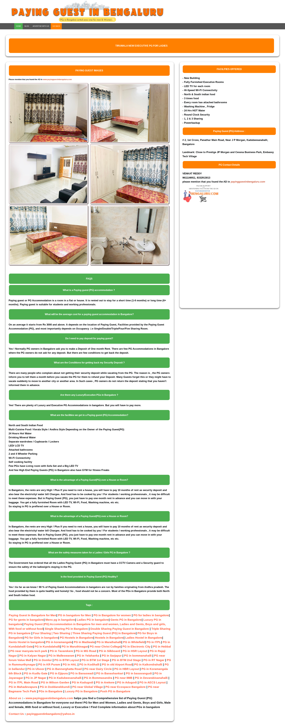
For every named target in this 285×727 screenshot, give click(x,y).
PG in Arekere (105, 682)
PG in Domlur (43, 660)
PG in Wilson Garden (55, 682)
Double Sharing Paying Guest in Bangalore (120, 628)
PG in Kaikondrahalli (148, 664)
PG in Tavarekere (61, 651)
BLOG (26, 26)
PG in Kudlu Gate (36, 673)
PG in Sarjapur (112, 655)
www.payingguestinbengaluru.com (57, 79)
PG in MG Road (86, 651)
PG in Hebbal (162, 646)
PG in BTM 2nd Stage (126, 660)
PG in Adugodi (127, 682)
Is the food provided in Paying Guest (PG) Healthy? (89, 576)
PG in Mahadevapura (23, 686)
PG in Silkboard (109, 651)
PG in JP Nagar (36, 677)
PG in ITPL (154, 642)
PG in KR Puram (49, 664)
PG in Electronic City (136, 646)
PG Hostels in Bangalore (76, 637)
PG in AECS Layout (152, 682)
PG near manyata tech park (28, 651)
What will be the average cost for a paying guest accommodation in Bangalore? (89, 314)
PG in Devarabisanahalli (151, 677)
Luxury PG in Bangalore (81, 691)
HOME (18, 26)
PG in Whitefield (134, 642)
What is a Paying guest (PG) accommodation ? (89, 290)
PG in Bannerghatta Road (65, 669)
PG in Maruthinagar (75, 646)
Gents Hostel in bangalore (26, 642)
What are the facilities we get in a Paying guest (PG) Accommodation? (89, 415)
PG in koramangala (59, 642)
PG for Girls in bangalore (41, 637)
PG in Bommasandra (98, 677)
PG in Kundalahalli (47, 646)
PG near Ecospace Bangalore (125, 686)
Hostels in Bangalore (109, 637)
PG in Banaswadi (82, 673)
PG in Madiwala (84, 642)
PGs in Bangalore (50, 691)
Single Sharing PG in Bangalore (67, 628)
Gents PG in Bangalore (126, 619)
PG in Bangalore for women (112, 615)
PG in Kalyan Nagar (32, 655)
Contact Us (16, 713)
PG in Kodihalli (89, 664)
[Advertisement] (204, 257)
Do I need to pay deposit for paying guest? (89, 338)
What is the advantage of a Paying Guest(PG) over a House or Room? (89, 480)
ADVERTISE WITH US (41, 26)
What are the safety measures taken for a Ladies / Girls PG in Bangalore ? (89, 552)
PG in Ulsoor (36, 669)
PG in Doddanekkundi (55, 686)
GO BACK (56, 26)
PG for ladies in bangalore (151, 615)
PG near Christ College (105, 646)
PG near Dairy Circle (98, 669)
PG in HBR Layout (126, 669)
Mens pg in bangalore (60, 619)
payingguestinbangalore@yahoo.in (51, 713)
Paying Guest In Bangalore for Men (32, 615)
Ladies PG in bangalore (93, 619)
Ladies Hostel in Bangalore (143, 637)
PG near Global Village (87, 686)
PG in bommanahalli (138, 655)
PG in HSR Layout (135, 651)
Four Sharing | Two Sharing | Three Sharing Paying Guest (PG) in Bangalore (84, 633)
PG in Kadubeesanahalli (65, 677)
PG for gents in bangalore (26, 619)
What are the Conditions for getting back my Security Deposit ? (89, 362)
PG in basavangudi (139, 673)
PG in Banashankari (109, 673)
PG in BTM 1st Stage (95, 660)
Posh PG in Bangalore (115, 691)
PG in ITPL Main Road (23, 682)
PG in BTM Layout (66, 660)
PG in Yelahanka (88, 655)
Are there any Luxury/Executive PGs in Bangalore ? (89, 395)
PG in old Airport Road (117, 664)
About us (15, 698)
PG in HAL (70, 664)
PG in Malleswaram (61, 655)
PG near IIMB (123, 677)
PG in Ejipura (59, 673)
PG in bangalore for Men (74, 615)
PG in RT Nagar (153, 660)
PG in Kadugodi (82, 682)
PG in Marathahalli (108, 642)
